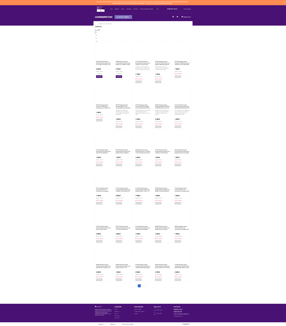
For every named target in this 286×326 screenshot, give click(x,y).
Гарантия (117, 9)
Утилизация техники (139, 311)
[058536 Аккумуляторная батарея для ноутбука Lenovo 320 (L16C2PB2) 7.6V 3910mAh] (162, 254)
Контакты (136, 9)
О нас (111, 9)
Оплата (123, 9)
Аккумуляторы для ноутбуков (105, 23)
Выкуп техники (138, 309)
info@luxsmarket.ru (178, 316)
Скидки (136, 313)
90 (96, 38)
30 (96, 32)
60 (96, 35)
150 (96, 41)
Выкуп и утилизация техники (146, 9)
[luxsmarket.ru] (103, 306)
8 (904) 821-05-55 (172, 9)
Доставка (129, 9)
